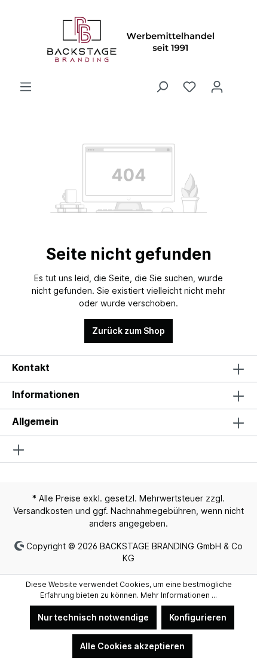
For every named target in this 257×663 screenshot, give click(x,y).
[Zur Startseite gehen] (128, 40)
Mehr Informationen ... (178, 595)
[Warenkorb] (238, 82)
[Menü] (25, 86)
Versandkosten (43, 511)
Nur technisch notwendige (93, 617)
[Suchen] (162, 86)
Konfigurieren (198, 617)
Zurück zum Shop (128, 331)
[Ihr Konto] (217, 86)
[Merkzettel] (189, 86)
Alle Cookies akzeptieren (132, 646)
